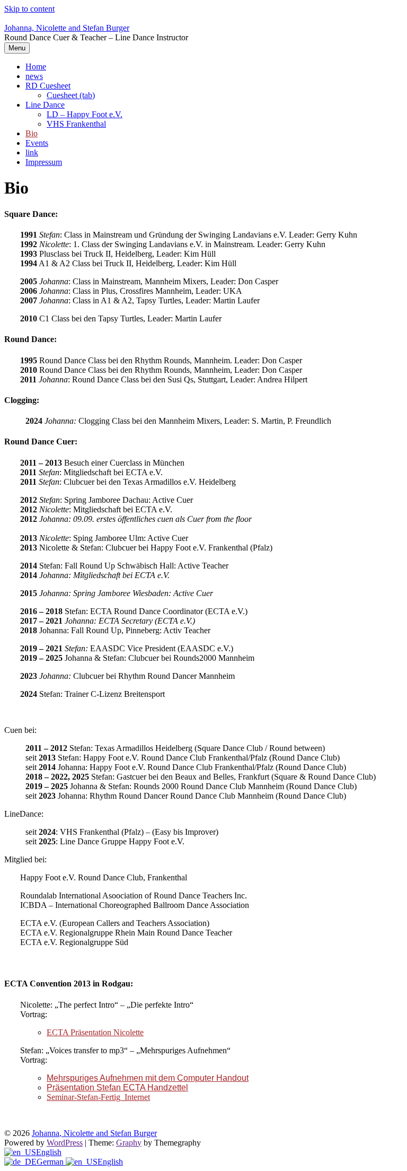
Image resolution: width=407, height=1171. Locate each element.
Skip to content (29, 8)
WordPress (65, 1142)
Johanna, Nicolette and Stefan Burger (66, 27)
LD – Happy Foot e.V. (84, 114)
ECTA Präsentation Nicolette (95, 1032)
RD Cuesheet (47, 85)
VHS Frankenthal (76, 123)
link (31, 152)
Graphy (128, 1142)
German (51, 1161)
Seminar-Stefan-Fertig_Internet (98, 1097)
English (48, 1152)
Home (35, 66)
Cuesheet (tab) (71, 95)
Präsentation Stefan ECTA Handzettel (117, 1087)
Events (36, 142)
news (34, 76)
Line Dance (45, 104)
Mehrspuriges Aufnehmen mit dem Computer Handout (148, 1077)
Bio (31, 133)
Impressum (43, 162)
